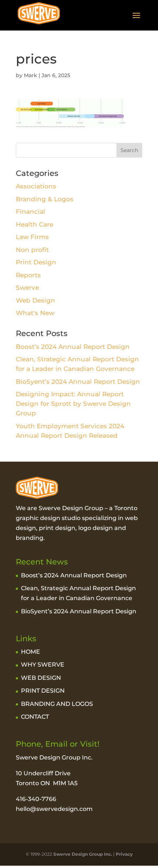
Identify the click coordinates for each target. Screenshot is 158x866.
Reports (28, 275)
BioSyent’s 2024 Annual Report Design (78, 381)
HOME (30, 651)
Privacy (124, 854)
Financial (30, 211)
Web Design (35, 300)
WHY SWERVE (42, 664)
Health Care (34, 224)
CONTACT (35, 716)
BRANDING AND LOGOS (57, 703)
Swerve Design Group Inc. (82, 854)
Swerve (27, 287)
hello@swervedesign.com (54, 808)
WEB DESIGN (41, 677)
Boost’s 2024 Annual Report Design (73, 346)
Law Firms (32, 237)
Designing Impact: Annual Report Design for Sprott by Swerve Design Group (73, 403)
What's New (35, 313)
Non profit (32, 249)
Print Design (36, 262)
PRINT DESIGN (43, 690)
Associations (36, 186)
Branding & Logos (44, 199)
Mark (30, 75)
